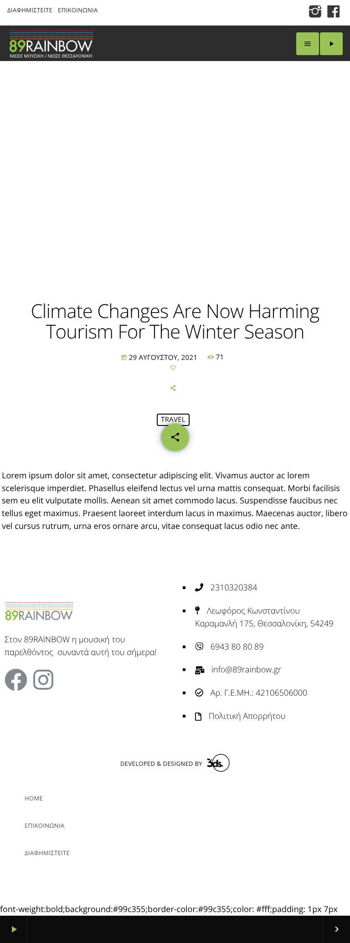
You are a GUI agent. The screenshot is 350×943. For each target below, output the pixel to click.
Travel (173, 419)
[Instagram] (43, 679)
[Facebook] (16, 679)
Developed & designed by (161, 763)
